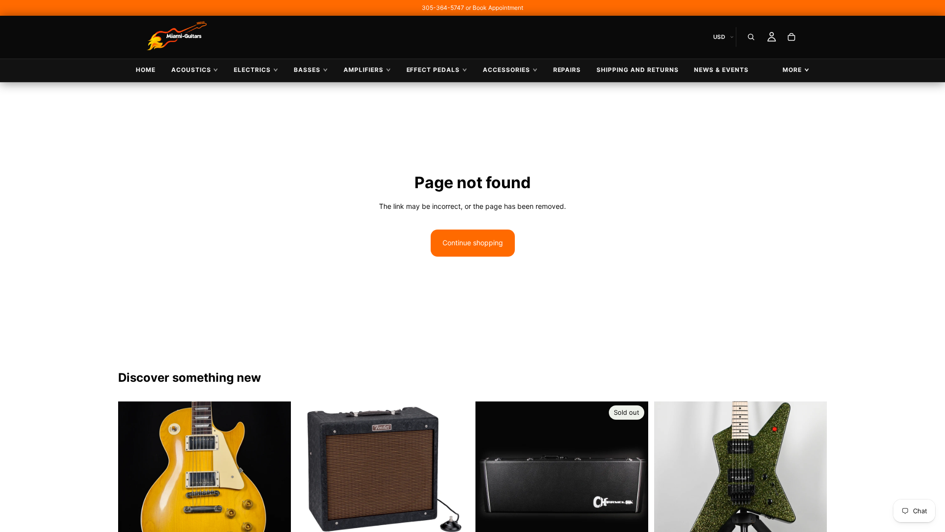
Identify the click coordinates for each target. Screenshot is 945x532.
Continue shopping (472, 242)
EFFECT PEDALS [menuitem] (433, 69)
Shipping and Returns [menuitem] (637, 69)
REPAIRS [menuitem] (567, 69)
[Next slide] (276, 488)
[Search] (751, 37)
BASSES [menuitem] (307, 69)
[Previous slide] (133, 488)
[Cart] (791, 37)
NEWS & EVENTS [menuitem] (721, 69)
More (792, 69)
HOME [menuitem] (146, 69)
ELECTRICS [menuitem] (252, 69)
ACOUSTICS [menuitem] (191, 69)
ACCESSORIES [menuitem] (506, 69)
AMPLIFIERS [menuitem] (363, 69)
